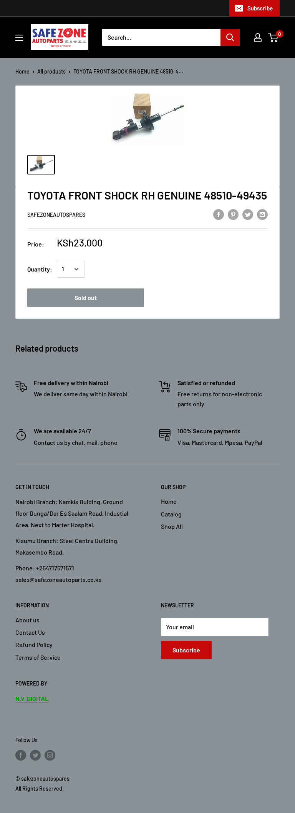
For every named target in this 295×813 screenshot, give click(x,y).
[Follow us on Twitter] (35, 754)
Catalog (171, 514)
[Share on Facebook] (218, 214)
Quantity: (39, 269)
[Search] (230, 37)
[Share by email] (262, 214)
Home (22, 71)
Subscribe (260, 8)
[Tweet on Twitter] (247, 214)
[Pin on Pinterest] (233, 214)
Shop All (172, 526)
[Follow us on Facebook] (20, 754)
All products (51, 71)
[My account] (258, 37)
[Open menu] (19, 38)
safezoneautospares (56, 214)
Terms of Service (38, 657)
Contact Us (30, 632)
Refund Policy (34, 644)
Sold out (86, 297)
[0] (273, 37)
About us (27, 620)
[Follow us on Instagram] (50, 754)
